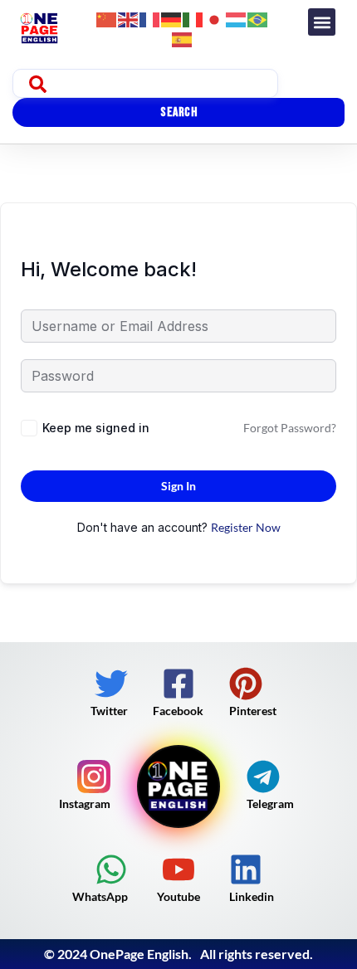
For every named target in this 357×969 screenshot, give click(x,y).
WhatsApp (100, 896)
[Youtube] (178, 869)
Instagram (84, 803)
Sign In (178, 486)
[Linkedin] (245, 869)
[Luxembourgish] (236, 18)
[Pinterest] (245, 683)
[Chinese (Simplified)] (107, 18)
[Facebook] (178, 683)
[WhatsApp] (111, 869)
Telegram (270, 803)
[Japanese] (215, 18)
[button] (321, 22)
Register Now (246, 527)
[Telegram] (263, 776)
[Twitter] (111, 683)
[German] (172, 18)
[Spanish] (182, 38)
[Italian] (193, 18)
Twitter (109, 711)
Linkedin (251, 896)
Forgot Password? (289, 428)
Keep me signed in (95, 428)
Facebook (178, 711)
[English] (128, 18)
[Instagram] (93, 776)
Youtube (178, 896)
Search (178, 112)
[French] (150, 18)
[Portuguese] (258, 18)
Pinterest (252, 711)
